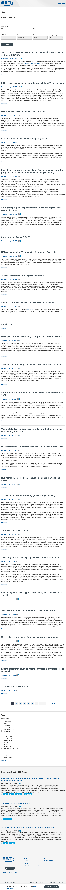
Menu (59, 3)
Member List (47, 862)
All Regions (4, 35)
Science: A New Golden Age (32, 63)
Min (2, 28)
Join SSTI (11, 868)
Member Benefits (48, 860)
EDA (11, 794)
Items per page (53, 35)
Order (34, 35)
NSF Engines (28, 794)
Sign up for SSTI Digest (10, 872)
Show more (4, 760)
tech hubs (18, 794)
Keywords (4, 20)
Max (34, 28)
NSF (5, 794)
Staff (26, 862)
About (25, 858)
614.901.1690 (59, 882)
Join (44, 858)
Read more (4, 75)
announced (30, 309)
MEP (6, 843)
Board (26, 860)
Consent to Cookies (51, 886)
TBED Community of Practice (32, 866)
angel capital (8, 819)
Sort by (19, 35)
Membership (28, 864)
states (12, 843)
